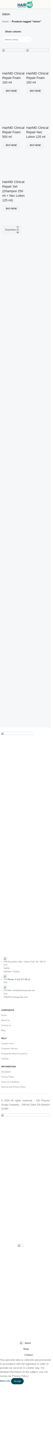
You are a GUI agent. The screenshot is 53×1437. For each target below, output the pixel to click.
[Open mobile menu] (3, 4)
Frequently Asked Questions (14, 1053)
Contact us (6, 1025)
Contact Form (7, 1043)
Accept (17, 1381)
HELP (4, 1038)
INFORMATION (8, 1066)
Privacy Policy (7, 1077)
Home (5, 21)
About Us (5, 1020)
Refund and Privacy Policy (13, 1087)
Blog (3, 1030)
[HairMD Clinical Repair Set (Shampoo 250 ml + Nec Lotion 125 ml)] (13, 168)
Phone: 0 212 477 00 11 (19, 979)
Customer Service (9, 1048)
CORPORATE (7, 1010)
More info (5, 1381)
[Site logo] (25, 4)
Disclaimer (6, 1072)
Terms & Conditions (10, 1082)
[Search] (48, 4)
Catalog (4, 1058)
